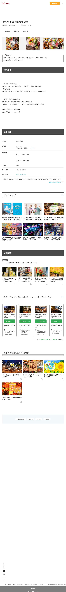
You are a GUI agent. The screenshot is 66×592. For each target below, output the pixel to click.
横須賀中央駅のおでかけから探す (55, 584)
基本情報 (7, 132)
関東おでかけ (19, 584)
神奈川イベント (43, 584)
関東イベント (27, 584)
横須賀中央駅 (21, 419)
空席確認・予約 (9, 321)
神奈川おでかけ (34, 584)
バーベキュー (44, 339)
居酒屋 (47, 419)
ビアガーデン (53, 339)
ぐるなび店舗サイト (21, 174)
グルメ (39, 419)
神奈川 (31, 419)
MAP (33, 148)
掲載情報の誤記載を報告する (56, 182)
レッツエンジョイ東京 (10, 584)
